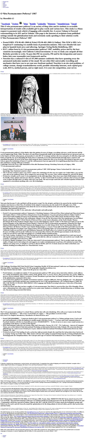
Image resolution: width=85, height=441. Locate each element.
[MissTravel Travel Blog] (0, 9)
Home (4, 436)
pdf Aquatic (23, 425)
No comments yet (6, 144)
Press (4, 3)
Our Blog (5, 4)
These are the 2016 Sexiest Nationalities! (40, 370)
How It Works (6, 7)
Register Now (5, 1)
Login (4, 2)
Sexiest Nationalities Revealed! (77, 368)
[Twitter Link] (5, 361)
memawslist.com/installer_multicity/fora (70, 417)
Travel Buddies (10, 148)
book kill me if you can (33, 412)
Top (1, 433)
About (4, 6)
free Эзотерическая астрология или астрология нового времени (31, 416)
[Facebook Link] (5, 359)
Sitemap (4, 435)
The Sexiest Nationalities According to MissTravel (69, 376)
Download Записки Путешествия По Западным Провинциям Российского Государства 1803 (41, 426)
